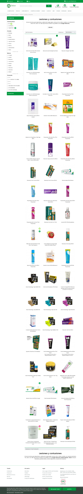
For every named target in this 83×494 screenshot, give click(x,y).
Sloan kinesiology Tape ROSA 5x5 (68, 309)
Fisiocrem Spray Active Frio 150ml (50, 158)
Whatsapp (27, 476)
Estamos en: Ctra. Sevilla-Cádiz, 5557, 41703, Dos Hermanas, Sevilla (68, 471)
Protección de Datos (47, 473)
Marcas (8, 476)
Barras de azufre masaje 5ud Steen (50, 50)
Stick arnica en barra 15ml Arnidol (33, 50)
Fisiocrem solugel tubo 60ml (68, 50)
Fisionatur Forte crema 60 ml (33, 180)
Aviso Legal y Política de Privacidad (50, 471)
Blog (29, 1)
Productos (9, 473)
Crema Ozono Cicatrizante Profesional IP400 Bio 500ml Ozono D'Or (33, 443)
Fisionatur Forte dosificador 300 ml (67, 441)
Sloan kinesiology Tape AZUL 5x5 (50, 309)
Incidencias (9, 471)
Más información (10, 492)
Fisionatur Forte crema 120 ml (50, 180)
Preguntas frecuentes (47, 478)
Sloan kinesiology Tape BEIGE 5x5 (33, 309)
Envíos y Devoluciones (47, 476)
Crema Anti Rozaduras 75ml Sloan (50, 287)
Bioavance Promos (11, 474)
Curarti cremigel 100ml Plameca (68, 287)
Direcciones (27, 474)
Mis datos (27, 471)
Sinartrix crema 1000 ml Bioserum (50, 265)
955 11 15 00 (21, 1)
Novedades (9, 478)
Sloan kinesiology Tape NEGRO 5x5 (33, 287)
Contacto (11, 1)
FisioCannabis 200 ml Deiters (50, 398)
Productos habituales (29, 478)
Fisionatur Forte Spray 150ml (68, 243)
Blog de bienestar (64, 477)
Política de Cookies (46, 474)
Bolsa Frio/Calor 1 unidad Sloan (50, 441)
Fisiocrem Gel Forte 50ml (67, 330)
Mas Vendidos (70, 32)
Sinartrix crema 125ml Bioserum (50, 115)
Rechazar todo (55, 489)
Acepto (69, 489)
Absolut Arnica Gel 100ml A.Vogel (33, 398)
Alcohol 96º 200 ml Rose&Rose (67, 222)
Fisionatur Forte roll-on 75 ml (50, 222)
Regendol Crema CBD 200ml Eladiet (67, 375)
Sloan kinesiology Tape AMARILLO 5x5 (50, 330)
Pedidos (26, 473)
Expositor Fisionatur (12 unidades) (33, 351)
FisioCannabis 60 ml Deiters (67, 180)
